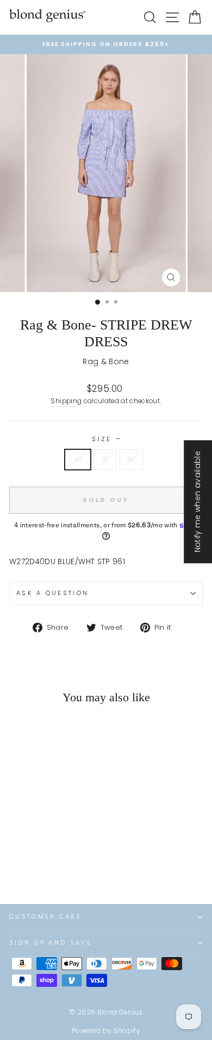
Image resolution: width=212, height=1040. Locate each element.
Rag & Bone (106, 362)
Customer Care (45, 916)
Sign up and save (50, 942)
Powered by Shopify (106, 1030)
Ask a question (52, 593)
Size (106, 439)
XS (78, 459)
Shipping (66, 401)
